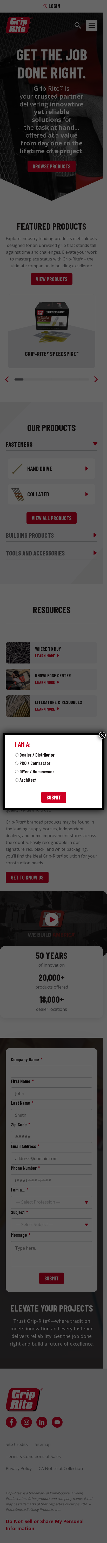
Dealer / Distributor (37, 755)
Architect (28, 780)
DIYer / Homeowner (36, 771)
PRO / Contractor (34, 763)
